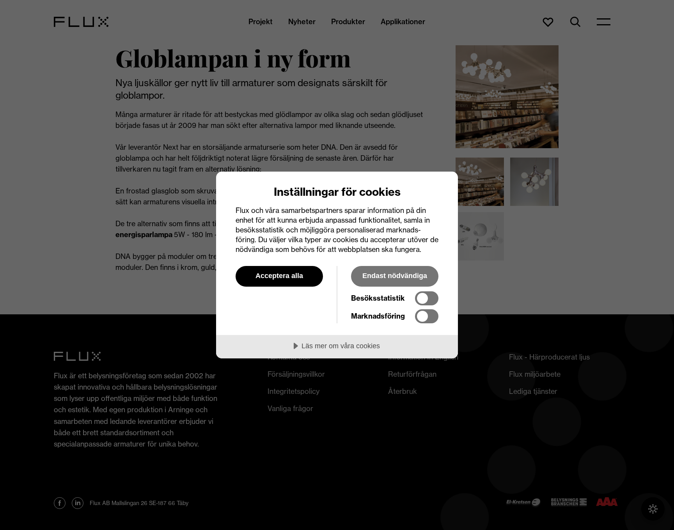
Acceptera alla (279, 276)
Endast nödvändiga (394, 276)
